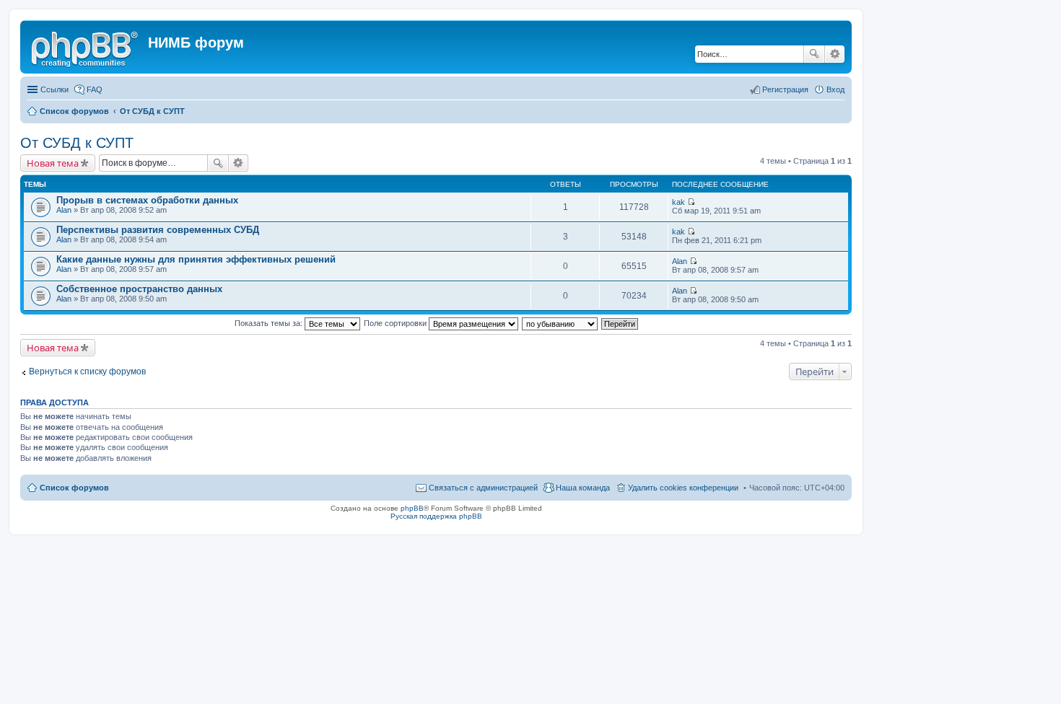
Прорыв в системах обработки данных (147, 200)
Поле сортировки (396, 323)
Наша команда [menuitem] (583, 487)
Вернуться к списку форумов (87, 371)
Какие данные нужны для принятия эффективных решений (196, 259)
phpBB (412, 508)
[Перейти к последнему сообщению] (691, 202)
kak (678, 202)
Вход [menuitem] (835, 89)
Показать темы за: (270, 323)
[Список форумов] (86, 47)
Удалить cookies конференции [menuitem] (683, 487)
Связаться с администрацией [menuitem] (483, 487)
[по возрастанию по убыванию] (560, 323)
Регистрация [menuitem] (785, 89)
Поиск (814, 54)
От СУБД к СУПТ (77, 143)
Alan (63, 210)
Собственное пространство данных (139, 288)
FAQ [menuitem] (94, 89)
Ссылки (54, 89)
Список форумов (74, 487)
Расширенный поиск (834, 54)
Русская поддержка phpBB (436, 516)
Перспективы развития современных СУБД (157, 229)
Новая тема (53, 163)
